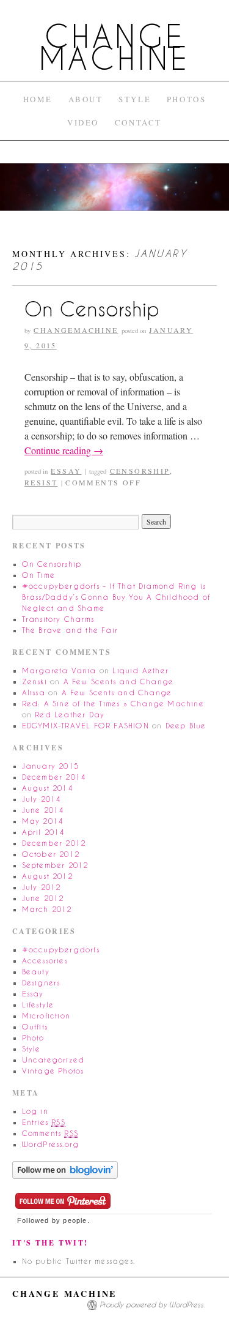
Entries (43, 1122)
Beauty (35, 972)
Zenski (34, 681)
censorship (140, 471)
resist (40, 482)
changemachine (76, 330)
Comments (50, 1133)
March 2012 (47, 909)
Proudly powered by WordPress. (152, 1305)
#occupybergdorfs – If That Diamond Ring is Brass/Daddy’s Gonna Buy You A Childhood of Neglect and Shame (116, 597)
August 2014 (47, 788)
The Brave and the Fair (70, 630)
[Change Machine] (114, 192)
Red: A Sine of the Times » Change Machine (113, 704)
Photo (33, 1038)
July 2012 (41, 887)
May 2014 (43, 821)
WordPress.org (50, 1144)
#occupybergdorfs (61, 950)
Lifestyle (38, 1005)
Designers (41, 983)
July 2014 (41, 799)
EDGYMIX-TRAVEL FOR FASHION (85, 726)
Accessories (45, 961)
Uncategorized (53, 1060)
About (85, 99)
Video (83, 122)
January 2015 (50, 766)
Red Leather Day (69, 715)
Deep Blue (185, 726)
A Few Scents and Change (119, 681)
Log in (35, 1111)
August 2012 (47, 876)
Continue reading (63, 450)
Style (134, 99)
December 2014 (54, 777)
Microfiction (46, 1016)
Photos (186, 99)
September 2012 (55, 865)
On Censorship (91, 309)
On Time (38, 575)
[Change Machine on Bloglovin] (65, 1169)
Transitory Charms (58, 619)
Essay (66, 471)
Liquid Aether (140, 670)
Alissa (33, 693)
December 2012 (54, 843)
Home (38, 99)
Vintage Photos (53, 1071)
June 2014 (43, 810)
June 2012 (43, 898)
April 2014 (43, 832)
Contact (138, 122)
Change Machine (114, 47)
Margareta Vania (59, 670)
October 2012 (50, 854)
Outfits (35, 1027)
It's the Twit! (50, 1243)
